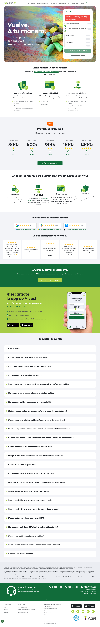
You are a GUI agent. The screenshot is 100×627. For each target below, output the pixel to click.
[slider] (65, 26)
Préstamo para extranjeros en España (52, 604)
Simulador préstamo (49, 612)
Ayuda (82, 3)
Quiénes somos (7, 610)
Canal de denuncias (22, 607)
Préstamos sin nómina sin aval (51, 616)
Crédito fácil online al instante (51, 614)
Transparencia (62, 3)
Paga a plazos (53, 3)
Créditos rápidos (48, 606)
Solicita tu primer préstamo (78, 51)
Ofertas (6, 606)
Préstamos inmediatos (49, 610)
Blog (69, 3)
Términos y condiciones (23, 612)
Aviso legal (6, 612)
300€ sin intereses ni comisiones (49, 274)
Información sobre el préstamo (78, 55)
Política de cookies (22, 610)
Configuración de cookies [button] (50, 598)
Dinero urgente (47, 621)
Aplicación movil (21, 604)
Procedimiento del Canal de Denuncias (26, 609)
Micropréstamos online (49, 619)
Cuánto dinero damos (42, 3)
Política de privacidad (23, 614)
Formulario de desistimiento (24, 606)
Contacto (6, 609)
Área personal (90, 3)
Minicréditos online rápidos (50, 623)
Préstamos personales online (50, 608)
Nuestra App (75, 3)
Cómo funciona (31, 3)
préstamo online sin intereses (46, 71)
